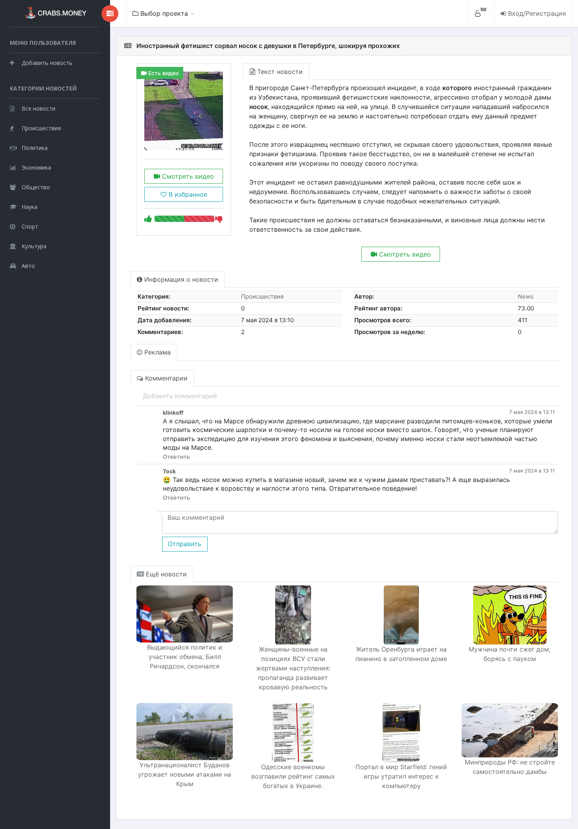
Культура (34, 246)
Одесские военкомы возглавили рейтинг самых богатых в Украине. (293, 776)
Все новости (38, 108)
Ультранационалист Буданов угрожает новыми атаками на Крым (184, 774)
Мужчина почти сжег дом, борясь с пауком (509, 654)
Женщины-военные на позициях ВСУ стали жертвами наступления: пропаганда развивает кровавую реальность (293, 668)
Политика (35, 147)
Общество (36, 187)
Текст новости (279, 72)
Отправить (184, 544)
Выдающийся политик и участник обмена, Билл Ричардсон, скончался (184, 656)
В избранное (187, 194)
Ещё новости (165, 574)
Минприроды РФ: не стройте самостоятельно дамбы (510, 766)
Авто (28, 266)
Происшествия (41, 128)
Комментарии (165, 378)
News (526, 296)
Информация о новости (180, 279)
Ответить (176, 456)
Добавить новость (47, 62)
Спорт (30, 226)
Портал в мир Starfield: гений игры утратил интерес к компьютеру (401, 776)
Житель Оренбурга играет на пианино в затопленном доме (401, 654)
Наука (29, 206)
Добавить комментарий (180, 396)
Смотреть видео (187, 176)
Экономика (36, 167)
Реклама (156, 352)
